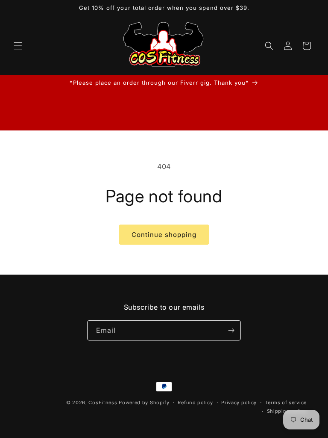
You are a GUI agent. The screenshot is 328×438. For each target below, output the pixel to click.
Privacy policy (239, 402)
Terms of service (286, 402)
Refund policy (195, 402)
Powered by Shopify (144, 402)
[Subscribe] (231, 330)
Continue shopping (164, 235)
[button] (18, 45)
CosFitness (102, 402)
